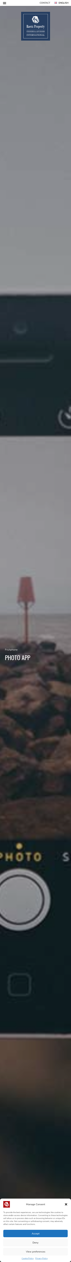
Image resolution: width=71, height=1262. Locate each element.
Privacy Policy (41, 1258)
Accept (35, 1233)
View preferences (35, 1251)
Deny (35, 1242)
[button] (66, 1204)
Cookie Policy (28, 1258)
